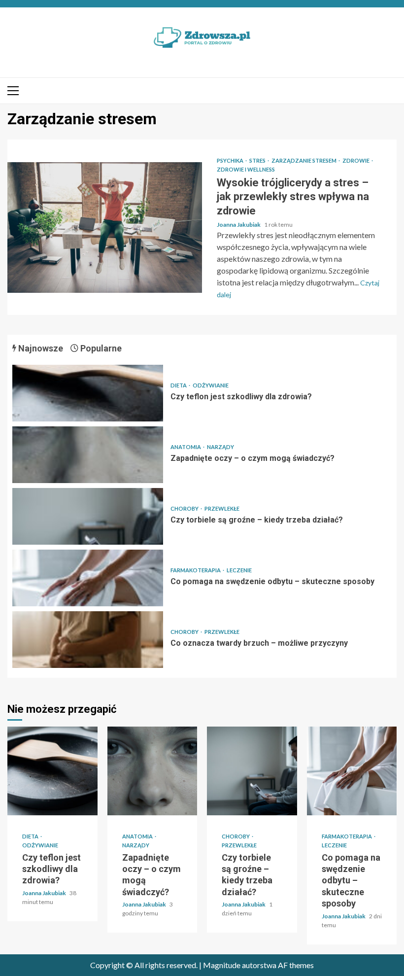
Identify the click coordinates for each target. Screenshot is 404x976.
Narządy (220, 447)
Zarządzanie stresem (304, 160)
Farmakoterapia (196, 570)
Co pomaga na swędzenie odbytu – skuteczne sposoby (87, 578)
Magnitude (221, 965)
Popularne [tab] (100, 348)
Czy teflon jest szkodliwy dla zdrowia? (87, 393)
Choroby (185, 508)
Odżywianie (211, 385)
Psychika (230, 160)
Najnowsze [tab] (39, 348)
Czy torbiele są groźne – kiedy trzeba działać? (87, 516)
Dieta (179, 385)
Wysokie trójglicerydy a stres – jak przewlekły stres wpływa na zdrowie (104, 227)
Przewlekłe (221, 508)
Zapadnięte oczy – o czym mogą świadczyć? (87, 454)
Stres (258, 160)
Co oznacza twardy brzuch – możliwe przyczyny (87, 639)
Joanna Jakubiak (239, 224)
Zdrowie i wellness (246, 169)
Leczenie (239, 570)
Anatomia (186, 447)
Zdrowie (356, 160)
